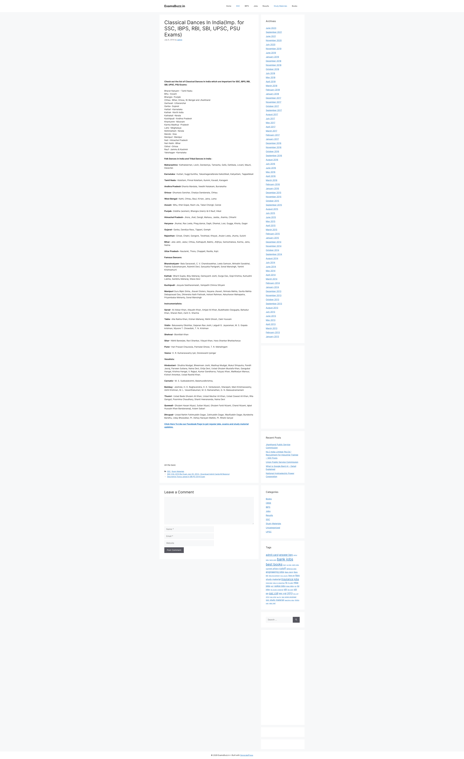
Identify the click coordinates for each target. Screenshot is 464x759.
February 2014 (273, 283)
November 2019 (273, 48)
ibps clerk (289, 572)
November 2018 (273, 65)
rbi (295, 586)
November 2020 (274, 40)
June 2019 (271, 53)
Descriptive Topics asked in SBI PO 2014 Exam (186, 477)
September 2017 (274, 110)
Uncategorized (273, 527)
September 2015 (274, 205)
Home (228, 6)
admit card (272, 554)
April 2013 (271, 324)
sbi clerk (290, 590)
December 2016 (273, 143)
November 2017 (273, 102)
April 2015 (271, 225)
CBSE (268, 503)
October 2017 (272, 106)
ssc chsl (273, 597)
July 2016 (270, 164)
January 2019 (272, 57)
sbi (285, 589)
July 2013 (270, 312)
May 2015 (270, 221)
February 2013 (273, 332)
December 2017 (273, 98)
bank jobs (285, 559)
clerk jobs (295, 565)
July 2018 (270, 73)
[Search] (296, 620)
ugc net (272, 603)
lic (286, 582)
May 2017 (270, 122)
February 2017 (273, 135)
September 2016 (274, 155)
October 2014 (272, 250)
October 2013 (272, 299)
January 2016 (272, 188)
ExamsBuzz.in (174, 6)
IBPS (247, 6)
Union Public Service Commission (282, 462)
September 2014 (274, 254)
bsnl (284, 565)
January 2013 (272, 336)
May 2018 (270, 77)
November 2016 (273, 147)
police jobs (280, 586)
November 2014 (273, 246)
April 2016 (271, 176)
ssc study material (275, 600)
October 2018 (272, 69)
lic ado (290, 583)
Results (266, 6)
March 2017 (271, 131)
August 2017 (272, 114)
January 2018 (272, 94)
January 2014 (272, 287)
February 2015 (273, 234)
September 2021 (274, 32)
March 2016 (271, 180)
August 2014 (272, 258)
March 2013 (271, 328)
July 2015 (270, 213)
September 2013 (274, 303)
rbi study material (276, 590)
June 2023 (271, 28)
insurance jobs (290, 579)
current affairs (272, 568)
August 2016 (272, 159)
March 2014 (271, 279)
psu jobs (290, 586)
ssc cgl (273, 593)
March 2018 (271, 85)
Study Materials (280, 6)
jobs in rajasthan (279, 583)
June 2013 (271, 316)
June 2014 (271, 266)
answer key (286, 554)
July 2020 (270, 44)
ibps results (284, 576)
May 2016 (270, 172)
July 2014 (270, 262)
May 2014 (270, 271)
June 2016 (271, 168)
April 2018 (271, 81)
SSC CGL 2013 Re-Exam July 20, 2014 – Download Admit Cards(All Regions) (198, 474)
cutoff (282, 568)
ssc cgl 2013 (286, 593)
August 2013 (272, 308)
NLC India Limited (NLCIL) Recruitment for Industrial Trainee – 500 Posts (282, 455)
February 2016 (273, 184)
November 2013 (273, 295)
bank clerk (272, 560)
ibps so (291, 575)
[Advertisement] (209, 62)
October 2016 (272, 151)
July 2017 (270, 118)
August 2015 (272, 209)
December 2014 (273, 242)
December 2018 (273, 61)
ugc (267, 603)
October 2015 (272, 201)
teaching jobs (289, 600)
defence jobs (291, 569)
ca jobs (288, 565)
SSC (238, 6)
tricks (297, 600)
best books (274, 564)
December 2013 (273, 291)
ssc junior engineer (289, 597)
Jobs (256, 6)
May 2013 (270, 320)
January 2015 (272, 238)
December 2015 (273, 192)
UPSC (269, 532)
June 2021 (271, 36)
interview (269, 583)
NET (272, 586)
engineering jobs (275, 572)
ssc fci (279, 597)
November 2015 (273, 196)
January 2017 (272, 139)
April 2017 (271, 127)
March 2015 (271, 229)
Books (294, 6)
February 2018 (273, 90)
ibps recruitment (274, 576)
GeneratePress (246, 755)
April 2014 (271, 275)
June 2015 (271, 217)
